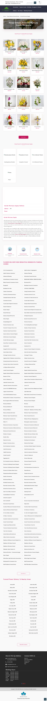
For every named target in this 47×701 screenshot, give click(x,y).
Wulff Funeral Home (28, 561)
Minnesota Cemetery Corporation (10, 425)
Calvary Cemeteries (7, 291)
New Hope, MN (12, 617)
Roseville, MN (33, 624)
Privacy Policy (27, 661)
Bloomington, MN (33, 587)
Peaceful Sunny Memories (23, 108)
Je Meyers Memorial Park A (9, 367)
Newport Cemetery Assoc (9, 443)
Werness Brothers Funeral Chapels (31, 552)
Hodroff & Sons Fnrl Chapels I (30, 361)
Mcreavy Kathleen (7, 403)
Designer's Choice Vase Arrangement (23, 89)
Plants (9, 179)
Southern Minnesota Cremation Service (11, 506)
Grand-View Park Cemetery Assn (31, 340)
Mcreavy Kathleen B (7, 406)
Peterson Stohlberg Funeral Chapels (11, 464)
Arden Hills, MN (33, 584)
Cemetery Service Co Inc (29, 294)
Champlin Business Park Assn (9, 297)
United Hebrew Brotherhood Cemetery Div (33, 534)
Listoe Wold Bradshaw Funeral (9, 394)
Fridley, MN (12, 602)
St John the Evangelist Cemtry (30, 512)
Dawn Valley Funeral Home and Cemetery (33, 312)
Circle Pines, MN (12, 593)
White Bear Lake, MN (33, 633)
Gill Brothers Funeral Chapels (9, 337)
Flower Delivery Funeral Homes (13, 16)
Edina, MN (33, 599)
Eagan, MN (12, 599)
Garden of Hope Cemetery (30, 327)
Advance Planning (28, 273)
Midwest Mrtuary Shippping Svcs (31, 418)
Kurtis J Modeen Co (7, 379)
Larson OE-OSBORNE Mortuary (10, 388)
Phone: (5, 211)
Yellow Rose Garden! (23, 70)
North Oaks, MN (33, 617)
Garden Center (23, 7)
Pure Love (37, 89)
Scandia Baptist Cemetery (9, 494)
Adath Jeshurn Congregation (30, 270)
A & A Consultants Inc (8, 270)
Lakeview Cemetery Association (10, 385)
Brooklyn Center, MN (12, 590)
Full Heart (9, 70)
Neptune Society (7, 440)
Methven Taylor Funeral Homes (31, 412)
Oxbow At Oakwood (28, 455)
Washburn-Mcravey (28, 543)
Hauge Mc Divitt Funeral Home (9, 349)
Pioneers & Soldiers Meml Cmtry (10, 470)
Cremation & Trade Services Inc (31, 297)
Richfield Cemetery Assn (8, 482)
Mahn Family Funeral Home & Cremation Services (34, 394)
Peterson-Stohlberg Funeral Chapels (11, 467)
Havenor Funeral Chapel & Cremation (32, 349)
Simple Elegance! (23, 51)
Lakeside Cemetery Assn (8, 382)
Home (4, 16)
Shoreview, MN (12, 630)
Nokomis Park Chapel (28, 443)
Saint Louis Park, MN (12, 627)
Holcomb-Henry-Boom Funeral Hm (10, 364)
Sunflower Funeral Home (29, 519)
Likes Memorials (27, 391)
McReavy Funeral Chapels (29, 397)
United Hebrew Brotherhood (9, 534)
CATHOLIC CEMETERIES (29, 288)
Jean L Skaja (27, 367)
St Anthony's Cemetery (29, 509)
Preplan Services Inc (28, 473)
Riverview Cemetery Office (30, 482)
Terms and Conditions (28, 659)
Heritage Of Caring (28, 355)
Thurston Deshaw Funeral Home (10, 528)
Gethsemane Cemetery (29, 334)
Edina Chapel (6, 318)
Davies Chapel (6, 309)
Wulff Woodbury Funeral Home (30, 564)
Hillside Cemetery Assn (29, 358)
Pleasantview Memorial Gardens (10, 473)
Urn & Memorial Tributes (37, 162)
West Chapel (6, 555)
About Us (26, 658)
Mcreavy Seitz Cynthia (29, 406)
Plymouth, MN (12, 621)
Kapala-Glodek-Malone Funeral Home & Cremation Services (34, 373)
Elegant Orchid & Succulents (9, 108)
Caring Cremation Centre (29, 291)
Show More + (23, 573)
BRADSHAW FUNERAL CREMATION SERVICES (33, 279)
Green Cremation (28, 343)
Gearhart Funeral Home (29, 331)
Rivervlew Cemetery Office (9, 485)
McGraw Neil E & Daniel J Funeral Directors (12, 397)
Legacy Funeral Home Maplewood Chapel (33, 388)
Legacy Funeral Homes (8, 391)
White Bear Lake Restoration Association (12, 558)
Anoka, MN (12, 584)
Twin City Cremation (7, 531)
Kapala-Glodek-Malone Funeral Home (11, 373)
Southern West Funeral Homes (30, 506)
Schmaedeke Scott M (28, 494)
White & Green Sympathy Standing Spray (37, 108)
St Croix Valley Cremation (8, 512)
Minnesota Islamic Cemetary (30, 431)
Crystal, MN (33, 596)
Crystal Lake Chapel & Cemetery (10, 303)
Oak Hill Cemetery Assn (29, 449)
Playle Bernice (27, 470)
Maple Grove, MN (12, 608)
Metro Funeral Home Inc (29, 415)
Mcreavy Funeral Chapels (29, 400)
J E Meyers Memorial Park (29, 364)
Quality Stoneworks (7, 476)
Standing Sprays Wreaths (9, 162)
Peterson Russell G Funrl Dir (30, 461)
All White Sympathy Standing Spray (9, 89)
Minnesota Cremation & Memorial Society (12, 428)
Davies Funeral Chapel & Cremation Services (33, 309)
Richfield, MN (33, 621)
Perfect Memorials (28, 458)
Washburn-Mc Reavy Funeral (9, 543)
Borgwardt (5, 285)
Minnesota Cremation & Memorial (31, 425)
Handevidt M (6, 346)
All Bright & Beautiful (9, 51)
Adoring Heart (37, 51)
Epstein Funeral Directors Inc (30, 318)
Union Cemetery (27, 531)
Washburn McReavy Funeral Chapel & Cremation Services (13, 540)
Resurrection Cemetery (29, 479)
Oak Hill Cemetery (7, 449)
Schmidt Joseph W (7, 497)
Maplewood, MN (33, 608)
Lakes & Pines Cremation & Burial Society (33, 379)
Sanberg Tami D (27, 491)
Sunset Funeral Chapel (8, 522)
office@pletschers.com (15, 3)
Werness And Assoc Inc (29, 549)
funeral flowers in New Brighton (15, 223)
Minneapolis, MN (33, 611)
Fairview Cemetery (28, 321)
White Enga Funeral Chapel (30, 558)
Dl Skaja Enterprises (28, 315)
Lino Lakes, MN (12, 605)
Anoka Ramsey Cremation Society (10, 279)
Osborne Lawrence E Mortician (30, 452)
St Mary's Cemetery (7, 515)
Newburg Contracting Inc (29, 440)
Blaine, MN (12, 587)
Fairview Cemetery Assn (8, 324)
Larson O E (26, 385)
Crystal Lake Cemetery (29, 300)
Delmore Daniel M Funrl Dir (9, 315)
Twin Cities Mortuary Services (30, 528)
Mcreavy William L (7, 409)
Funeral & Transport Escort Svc (10, 327)
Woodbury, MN (12, 636)
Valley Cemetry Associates (9, 537)
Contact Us (26, 662)
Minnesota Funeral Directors (9, 431)
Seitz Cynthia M (6, 500)
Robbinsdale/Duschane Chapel (31, 485)
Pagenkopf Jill (6, 458)
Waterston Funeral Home (29, 546)
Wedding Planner (28, 10)
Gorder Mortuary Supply (8, 340)
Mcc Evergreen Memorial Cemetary (11, 400)
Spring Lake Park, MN (33, 630)
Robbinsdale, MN (12, 624)
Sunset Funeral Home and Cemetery (32, 522)
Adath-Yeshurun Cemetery (9, 273)
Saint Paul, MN (33, 627)
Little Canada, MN (33, 605)
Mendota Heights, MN (12, 611)
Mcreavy (26, 403)
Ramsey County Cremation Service (31, 476)
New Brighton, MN (33, 614)
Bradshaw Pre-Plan (7, 288)
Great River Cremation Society (10, 343)
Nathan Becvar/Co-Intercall (30, 437)
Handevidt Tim (27, 346)
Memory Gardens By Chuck (9, 412)
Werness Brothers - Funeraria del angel (11, 552)
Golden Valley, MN (33, 602)
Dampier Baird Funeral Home (30, 303)
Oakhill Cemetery (7, 452)
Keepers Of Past (6, 376)
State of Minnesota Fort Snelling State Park (33, 515)
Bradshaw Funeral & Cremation (31, 285)
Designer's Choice (36, 7)
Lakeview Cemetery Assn (29, 382)
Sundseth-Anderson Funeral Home (10, 519)
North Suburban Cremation (9, 446)
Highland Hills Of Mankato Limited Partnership (13, 358)
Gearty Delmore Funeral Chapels (10, 334)
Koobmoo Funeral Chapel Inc (30, 376)
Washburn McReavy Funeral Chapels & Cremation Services (34, 540)
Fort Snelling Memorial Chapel (30, 324)
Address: (6, 208)
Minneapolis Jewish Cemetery (30, 421)
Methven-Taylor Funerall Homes (10, 415)
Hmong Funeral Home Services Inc (10, 361)
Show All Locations (23, 644)
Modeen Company (7, 434)
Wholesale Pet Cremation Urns (10, 561)
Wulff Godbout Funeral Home (9, 564)
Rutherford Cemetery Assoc (9, 488)
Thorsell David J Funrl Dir (29, 525)
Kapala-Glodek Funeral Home (30, 370)
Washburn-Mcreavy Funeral (9, 546)
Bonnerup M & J (27, 282)
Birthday (29, 7)
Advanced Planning (7, 276)
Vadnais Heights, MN (12, 633)
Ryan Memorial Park (28, 488)
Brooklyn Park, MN (33, 590)
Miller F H (5, 421)
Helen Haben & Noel (7, 352)
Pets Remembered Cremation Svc (31, 467)
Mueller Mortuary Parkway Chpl (31, 434)
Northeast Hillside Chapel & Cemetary (32, 446)
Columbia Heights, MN (33, 593)
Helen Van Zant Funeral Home (30, 352)
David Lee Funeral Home (29, 306)
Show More (23, 137)
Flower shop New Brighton (21, 234)
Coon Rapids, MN (12, 596)
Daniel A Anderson (7, 306)
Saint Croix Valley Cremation (9, 491)
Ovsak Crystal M (6, 455)
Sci (25, 497)
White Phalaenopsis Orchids (37, 70)
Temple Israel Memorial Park (9, 525)
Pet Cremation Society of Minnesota (11, 461)
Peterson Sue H (27, 464)
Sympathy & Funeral (23, 162)
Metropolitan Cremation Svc (9, 418)
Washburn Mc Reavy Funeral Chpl (31, 537)
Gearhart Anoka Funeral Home (9, 331)
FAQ (25, 663)
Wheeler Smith (27, 555)
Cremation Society (7, 300)
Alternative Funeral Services (30, 276)
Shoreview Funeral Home (8, 503)
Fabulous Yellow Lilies (23, 126)
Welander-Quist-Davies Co (9, 549)
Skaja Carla (26, 503)
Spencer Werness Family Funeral (10, 509)
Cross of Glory (37, 126)
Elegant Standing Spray (9, 126)
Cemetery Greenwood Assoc (9, 294)
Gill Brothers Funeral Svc (29, 337)
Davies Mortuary (6, 312)
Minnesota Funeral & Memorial (30, 428)
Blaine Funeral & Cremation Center (10, 282)
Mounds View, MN (12, 614)
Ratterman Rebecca (7, 479)
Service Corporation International (31, 500)
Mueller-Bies (6, 437)
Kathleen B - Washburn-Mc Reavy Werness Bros (34, 409)
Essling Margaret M (7, 321)
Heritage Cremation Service (9, 355)
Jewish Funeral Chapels (8, 370)
